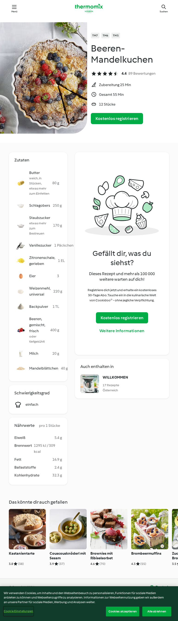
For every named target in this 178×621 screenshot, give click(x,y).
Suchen (164, 11)
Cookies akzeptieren (122, 611)
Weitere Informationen (121, 330)
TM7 (95, 35)
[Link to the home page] (89, 8)
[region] (89, 603)
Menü (14, 11)
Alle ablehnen (156, 611)
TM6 (105, 35)
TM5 (116, 35)
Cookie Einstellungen (18, 611)
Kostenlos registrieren (116, 118)
